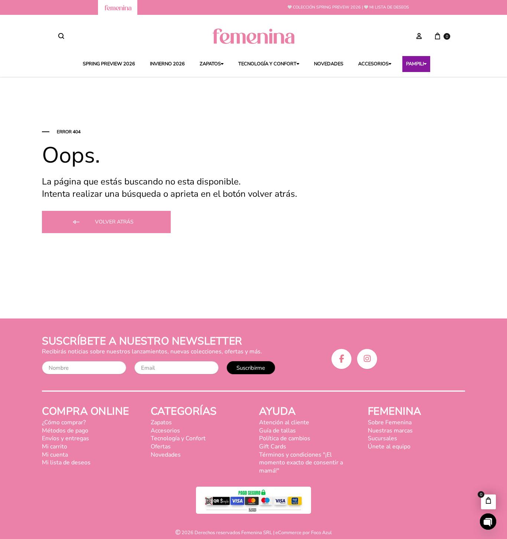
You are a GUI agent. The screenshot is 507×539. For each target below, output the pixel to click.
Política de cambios (284, 438)
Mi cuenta (55, 455)
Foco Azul (321, 532)
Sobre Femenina (390, 422)
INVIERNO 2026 (167, 64)
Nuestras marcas (390, 431)
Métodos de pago (65, 431)
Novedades (328, 64)
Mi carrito (54, 446)
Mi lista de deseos (389, 7)
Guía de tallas (277, 431)
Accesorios (373, 64)
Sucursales (382, 438)
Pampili (415, 64)
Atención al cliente (284, 422)
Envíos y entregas (65, 438)
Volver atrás (114, 221)
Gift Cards (272, 446)
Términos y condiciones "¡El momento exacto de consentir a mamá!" (301, 463)
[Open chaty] (488, 521)
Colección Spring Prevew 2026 (327, 7)
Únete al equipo (389, 446)
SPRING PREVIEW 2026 (109, 64)
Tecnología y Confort (267, 64)
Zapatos (210, 64)
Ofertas (161, 446)
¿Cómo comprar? (64, 422)
